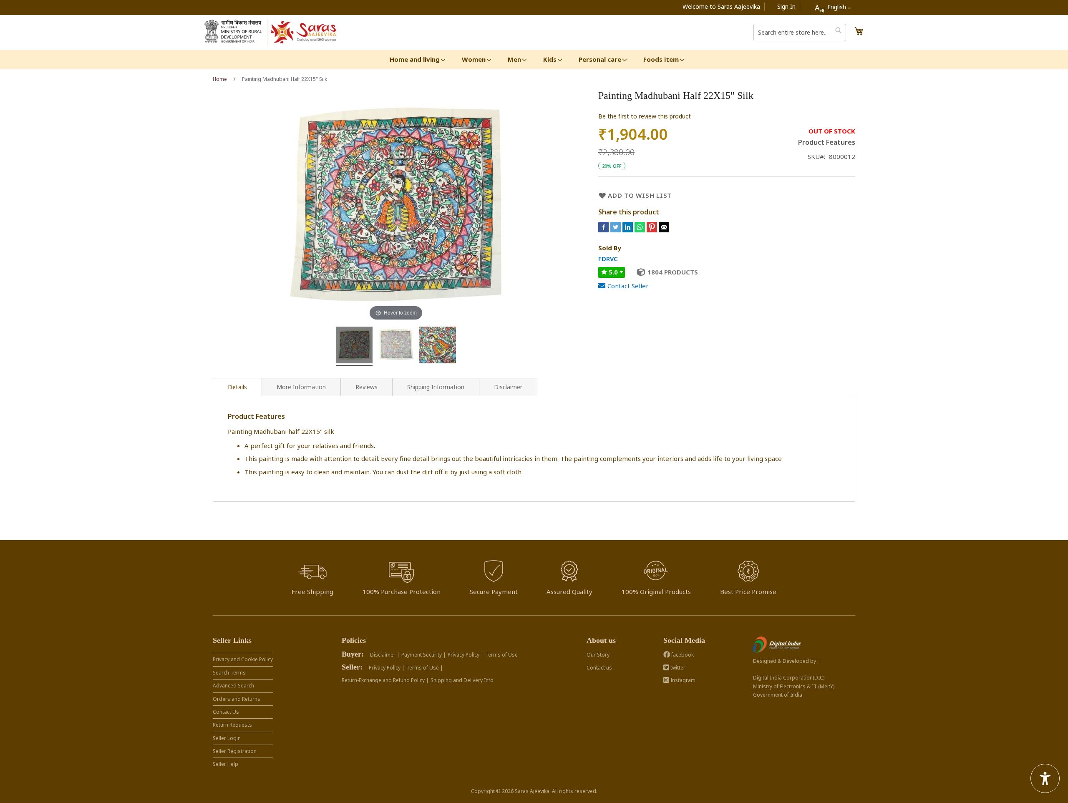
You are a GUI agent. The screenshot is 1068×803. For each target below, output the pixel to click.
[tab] (237, 387)
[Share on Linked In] (628, 230)
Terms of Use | (424, 667)
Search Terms (229, 672)
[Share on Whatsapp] (640, 230)
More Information (301, 387)
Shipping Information (435, 387)
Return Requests (232, 724)
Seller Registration (235, 751)
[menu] (534, 59)
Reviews (366, 387)
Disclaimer (508, 387)
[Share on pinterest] (653, 230)
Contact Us (226, 711)
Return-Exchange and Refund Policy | (385, 680)
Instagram (682, 680)
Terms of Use (501, 654)
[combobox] (833, 8)
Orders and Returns (236, 698)
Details (237, 387)
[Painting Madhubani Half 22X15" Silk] (354, 346)
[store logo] (303, 32)
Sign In (786, 6)
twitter (677, 667)
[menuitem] (415, 59)
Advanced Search (233, 685)
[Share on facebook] (604, 230)
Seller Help (225, 764)
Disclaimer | (385, 654)
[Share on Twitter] (616, 230)
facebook (682, 654)
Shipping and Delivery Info (462, 680)
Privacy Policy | (466, 654)
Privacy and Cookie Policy (243, 659)
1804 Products (672, 272)
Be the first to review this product (644, 116)
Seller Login (227, 738)
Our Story (598, 654)
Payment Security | (423, 654)
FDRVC (608, 258)
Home (220, 79)
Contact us (599, 667)
